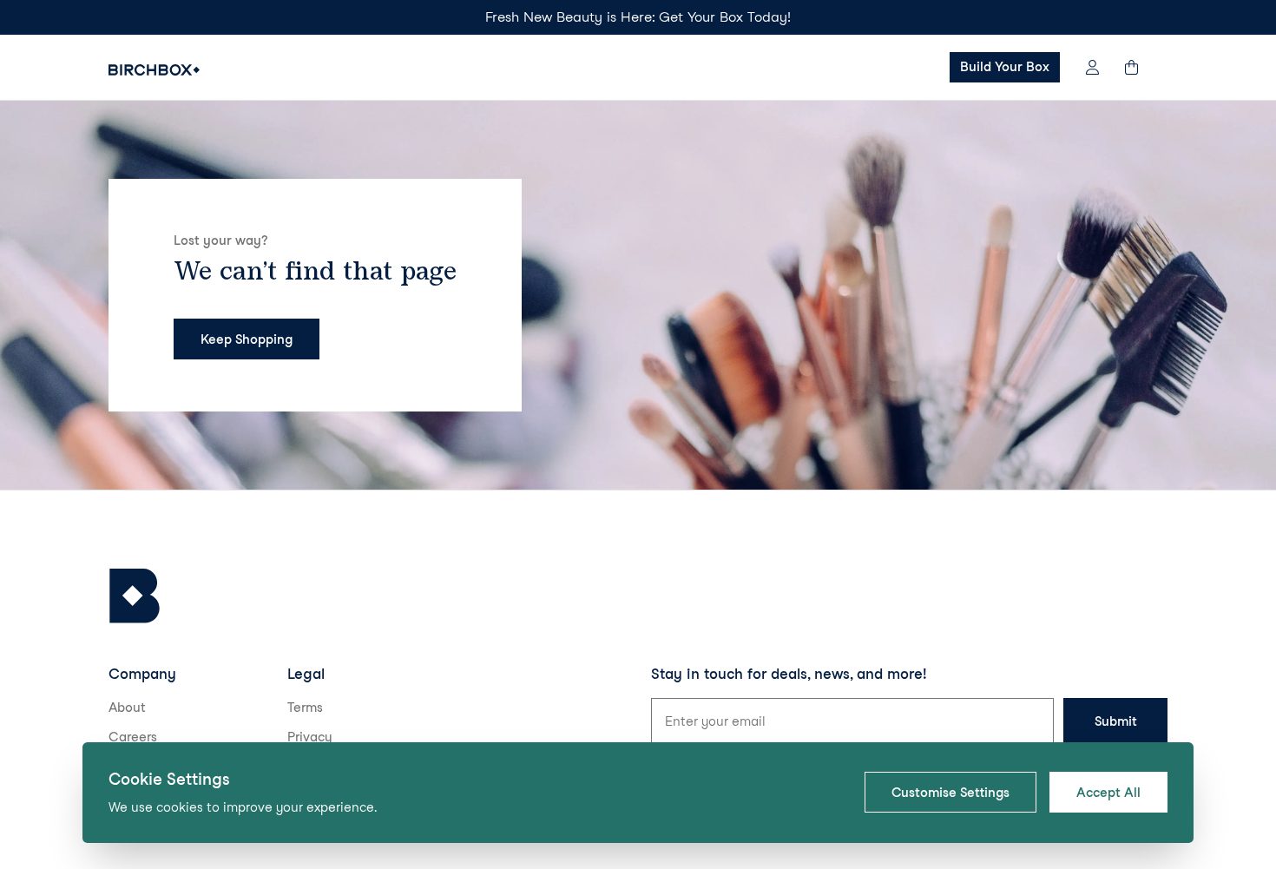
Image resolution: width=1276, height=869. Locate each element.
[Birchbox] (135, 596)
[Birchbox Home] (154, 70)
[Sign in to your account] (1092, 67)
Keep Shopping (247, 339)
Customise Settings (950, 792)
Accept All (1108, 792)
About (127, 707)
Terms (305, 707)
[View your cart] (1139, 67)
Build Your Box (1004, 67)
